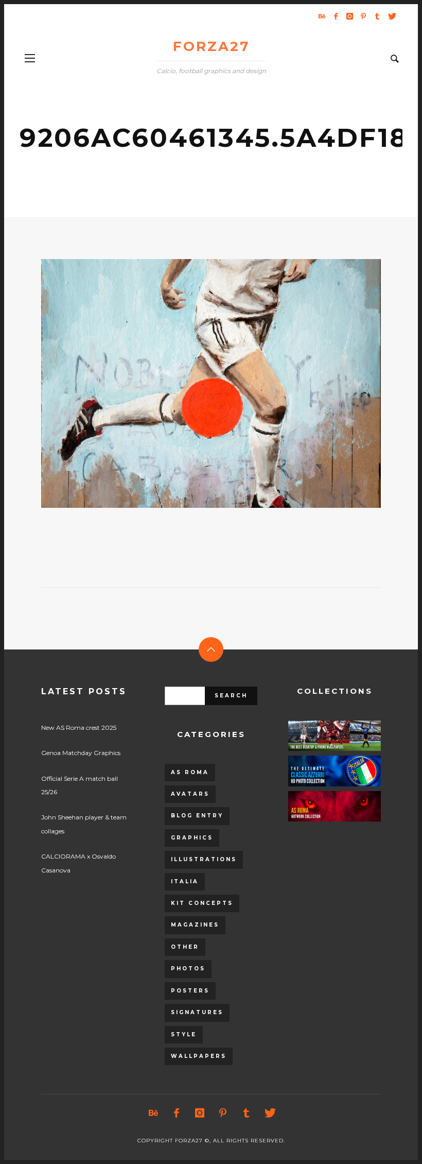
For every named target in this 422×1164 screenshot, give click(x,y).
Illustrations (204, 859)
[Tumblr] (377, 16)
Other (185, 947)
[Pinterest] (363, 16)
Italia (185, 881)
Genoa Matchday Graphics (80, 753)
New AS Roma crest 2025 (78, 727)
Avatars (190, 794)
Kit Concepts (202, 903)
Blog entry (197, 815)
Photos (188, 968)
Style (184, 1034)
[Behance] (321, 16)
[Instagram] (349, 16)
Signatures (197, 1012)
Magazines (195, 924)
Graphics (192, 837)
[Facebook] (335, 16)
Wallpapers (198, 1056)
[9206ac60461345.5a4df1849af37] (194, 383)
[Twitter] (391, 16)
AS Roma (190, 772)
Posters (190, 990)
